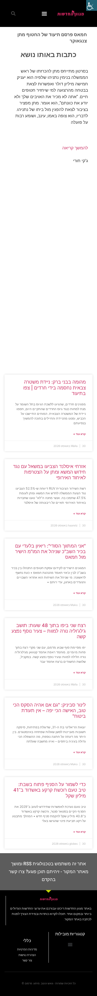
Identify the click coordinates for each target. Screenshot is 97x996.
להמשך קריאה (75, 147)
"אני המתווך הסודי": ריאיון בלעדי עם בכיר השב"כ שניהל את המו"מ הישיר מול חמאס (50, 551)
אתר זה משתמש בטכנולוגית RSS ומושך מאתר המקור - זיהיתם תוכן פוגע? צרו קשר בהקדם (48, 871)
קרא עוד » (79, 434)
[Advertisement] (48, 220)
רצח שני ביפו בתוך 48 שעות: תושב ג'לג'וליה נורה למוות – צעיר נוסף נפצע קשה (49, 631)
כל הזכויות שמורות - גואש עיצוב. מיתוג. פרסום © (49, 983)
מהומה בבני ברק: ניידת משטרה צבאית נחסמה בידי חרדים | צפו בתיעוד (54, 387)
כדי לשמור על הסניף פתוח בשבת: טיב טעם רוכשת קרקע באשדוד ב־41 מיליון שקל (49, 790)
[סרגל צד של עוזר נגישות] (91, 5)
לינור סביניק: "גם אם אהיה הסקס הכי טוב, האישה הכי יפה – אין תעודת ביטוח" (49, 710)
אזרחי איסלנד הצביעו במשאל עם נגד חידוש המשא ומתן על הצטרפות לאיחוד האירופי (49, 472)
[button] (44, 13)
